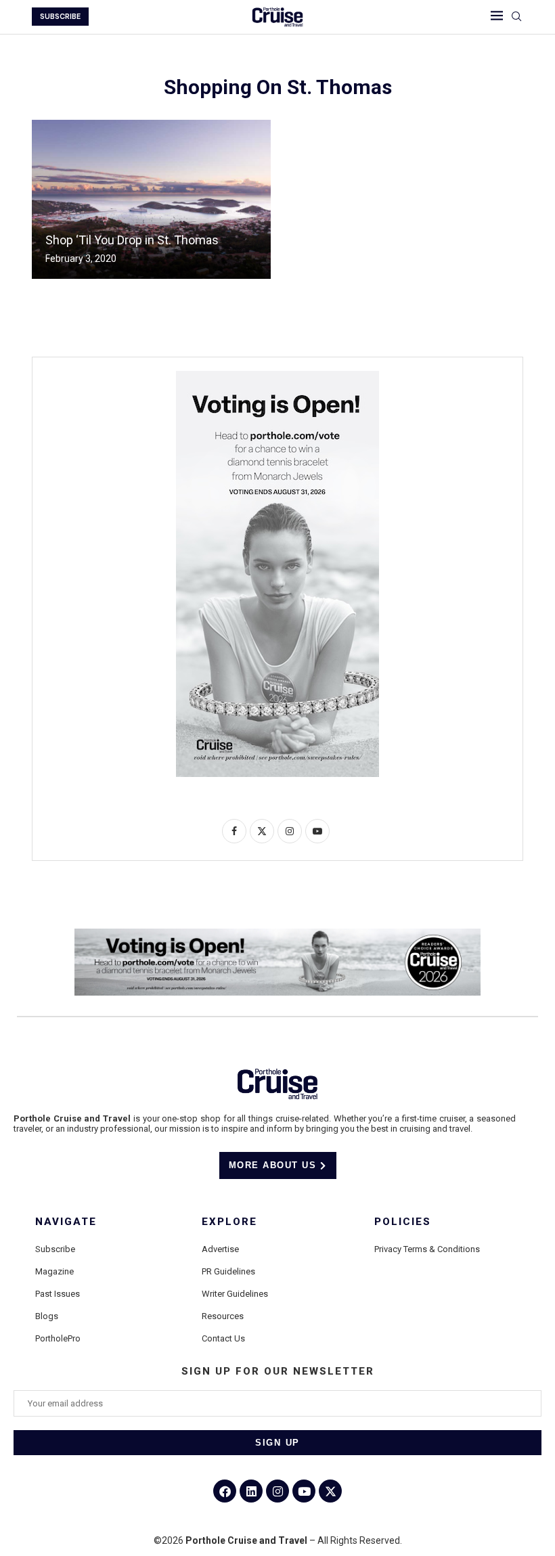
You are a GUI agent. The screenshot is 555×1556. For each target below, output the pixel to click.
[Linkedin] (251, 1491)
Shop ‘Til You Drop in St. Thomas (132, 240)
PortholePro (58, 1338)
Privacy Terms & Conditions (427, 1249)
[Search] (516, 17)
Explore (229, 1222)
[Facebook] (224, 1491)
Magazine (54, 1271)
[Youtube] (303, 1491)
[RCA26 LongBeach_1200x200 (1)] (277, 934)
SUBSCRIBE (60, 16)
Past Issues (57, 1293)
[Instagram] (277, 1491)
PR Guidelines (228, 1271)
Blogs (46, 1316)
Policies (402, 1222)
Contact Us (223, 1338)
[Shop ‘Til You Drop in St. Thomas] (151, 199)
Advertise (220, 1249)
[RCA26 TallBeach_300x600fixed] (277, 376)
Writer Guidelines (235, 1293)
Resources (223, 1316)
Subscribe (55, 1249)
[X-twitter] (330, 1491)
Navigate (66, 1222)
